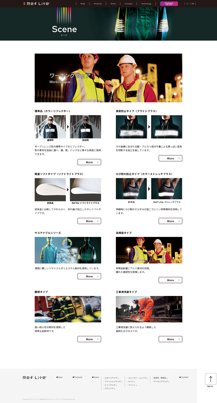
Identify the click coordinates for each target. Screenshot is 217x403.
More (92, 162)
